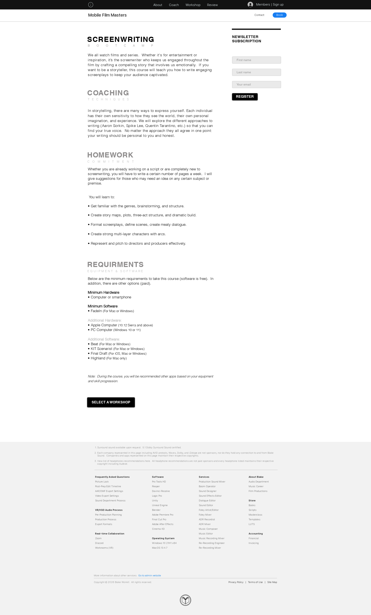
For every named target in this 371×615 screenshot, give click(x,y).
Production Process (105, 519)
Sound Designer (207, 491)
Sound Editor (206, 505)
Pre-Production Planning (108, 514)
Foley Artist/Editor (209, 509)
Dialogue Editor (207, 500)
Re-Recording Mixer (210, 547)
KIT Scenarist (102, 348)
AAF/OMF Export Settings (109, 491)
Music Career (256, 486)
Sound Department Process (110, 500)
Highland (98, 358)
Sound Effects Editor (210, 495)
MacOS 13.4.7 (159, 547)
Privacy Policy (235, 582)
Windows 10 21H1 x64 (164, 543)
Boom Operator (207, 486)
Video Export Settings (107, 495)
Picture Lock (102, 481)
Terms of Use (255, 582)
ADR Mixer (205, 524)
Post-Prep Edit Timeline (108, 486)
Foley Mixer (205, 514)
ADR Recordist (207, 519)
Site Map (272, 582)
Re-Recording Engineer (212, 543)
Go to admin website (149, 575)
